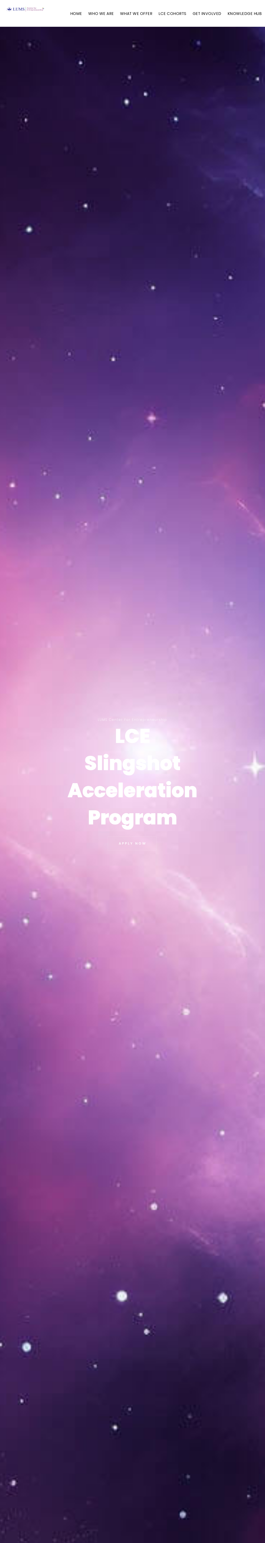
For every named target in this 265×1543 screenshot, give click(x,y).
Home (76, 13)
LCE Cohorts (172, 13)
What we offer (136, 13)
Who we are (101, 13)
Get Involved (207, 13)
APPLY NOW (132, 843)
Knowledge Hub (245, 13)
